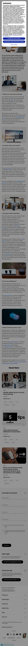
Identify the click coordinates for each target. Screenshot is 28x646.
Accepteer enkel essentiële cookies (14, 41)
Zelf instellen (14, 44)
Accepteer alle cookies (14, 38)
